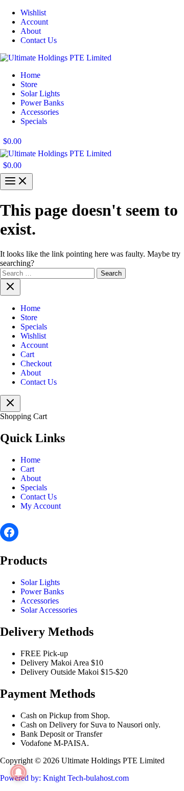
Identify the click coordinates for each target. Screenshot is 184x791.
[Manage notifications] (18, 772)
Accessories (39, 600)
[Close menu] (10, 287)
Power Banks (42, 591)
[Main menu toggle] (16, 181)
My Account (40, 506)
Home (30, 459)
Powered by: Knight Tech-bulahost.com (64, 778)
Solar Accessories (48, 610)
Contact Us (38, 496)
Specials (33, 487)
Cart (27, 469)
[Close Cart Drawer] (10, 403)
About (30, 478)
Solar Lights (40, 582)
